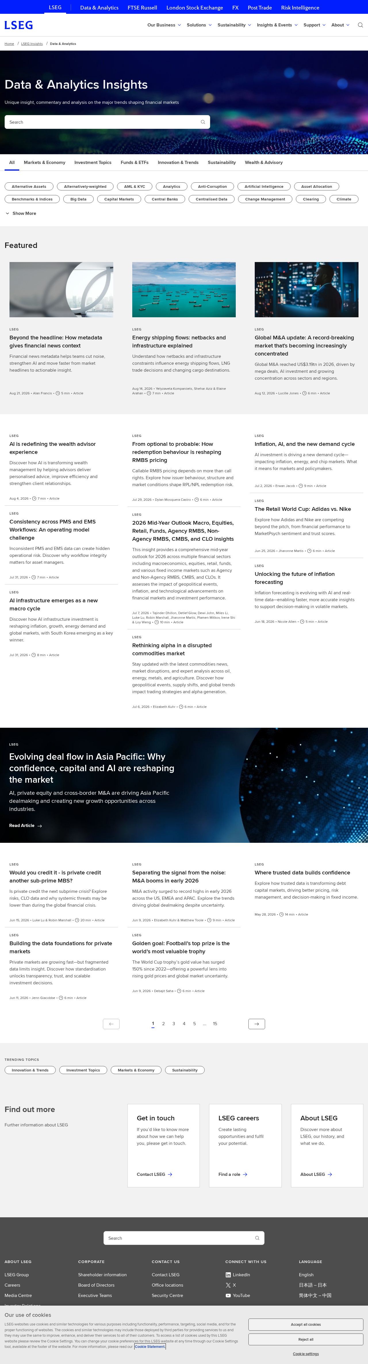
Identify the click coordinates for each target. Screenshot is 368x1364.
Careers (12, 1285)
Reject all (305, 1339)
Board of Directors (96, 1285)
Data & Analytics (99, 7)
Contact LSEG (165, 1274)
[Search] (360, 25)
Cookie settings (306, 1354)
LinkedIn (241, 1274)
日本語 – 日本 (313, 1285)
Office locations (167, 1285)
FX (235, 7)
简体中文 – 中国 (315, 1295)
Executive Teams (95, 1295)
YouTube (241, 1295)
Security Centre (167, 1295)
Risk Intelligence (300, 7)
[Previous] (111, 1024)
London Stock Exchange (194, 7)
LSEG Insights (32, 43)
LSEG (55, 7)
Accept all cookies (306, 1324)
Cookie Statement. (150, 1346)
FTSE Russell (142, 7)
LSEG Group (17, 1274)
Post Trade (260, 7)
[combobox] (100, 122)
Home (9, 43)
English (306, 1274)
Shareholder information (102, 1274)
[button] (153, 1024)
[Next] (256, 1024)
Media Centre (18, 1295)
